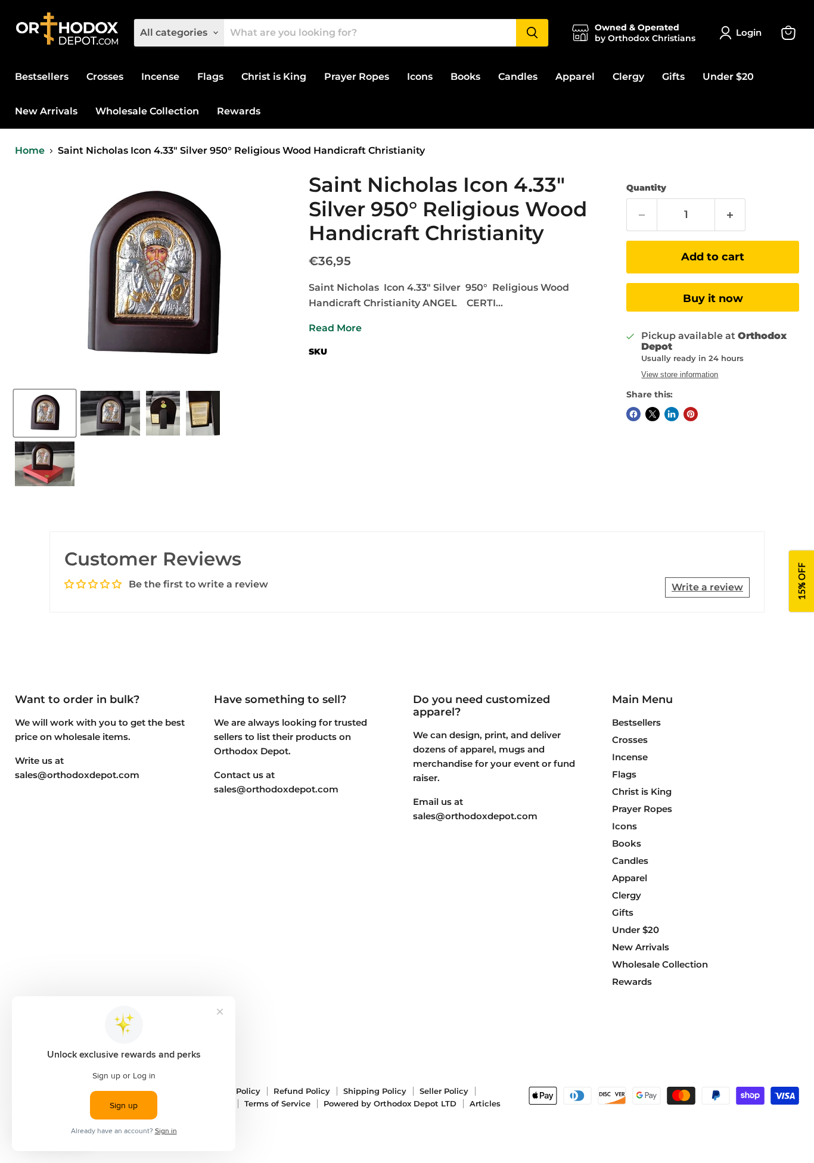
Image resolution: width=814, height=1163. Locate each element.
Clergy (628, 76)
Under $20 (728, 76)
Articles (485, 1103)
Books (465, 76)
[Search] (532, 32)
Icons (420, 76)
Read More (335, 328)
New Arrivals (46, 111)
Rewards (238, 111)
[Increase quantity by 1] (730, 214)
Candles (518, 76)
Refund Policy (302, 1091)
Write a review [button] (707, 587)
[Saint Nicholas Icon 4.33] (45, 413)
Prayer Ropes (356, 76)
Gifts (673, 76)
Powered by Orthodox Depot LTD (390, 1103)
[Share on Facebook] (633, 414)
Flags (210, 76)
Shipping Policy (374, 1091)
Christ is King (273, 76)
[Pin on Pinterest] (690, 414)
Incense (160, 76)
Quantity (646, 187)
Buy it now (713, 298)
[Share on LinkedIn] (671, 414)
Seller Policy (444, 1091)
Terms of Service (277, 1103)
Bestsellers (42, 76)
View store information (679, 375)
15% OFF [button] (801, 582)
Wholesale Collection (147, 111)
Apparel (575, 76)
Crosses (104, 76)
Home (30, 150)
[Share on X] (652, 414)
